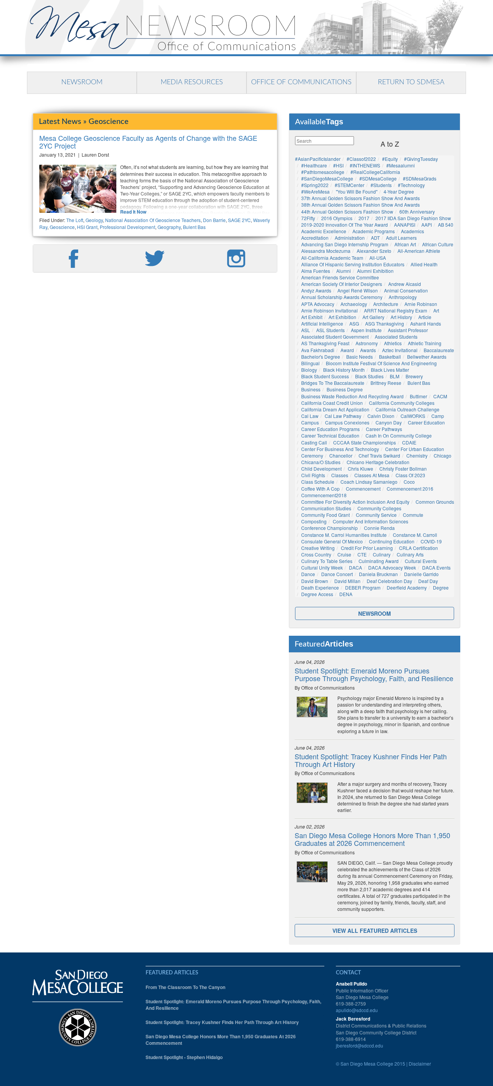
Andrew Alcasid (404, 284)
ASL (305, 330)
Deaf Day (428, 581)
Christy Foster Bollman (403, 468)
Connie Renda (379, 528)
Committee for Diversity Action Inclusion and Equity (355, 501)
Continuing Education (391, 541)
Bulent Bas (194, 227)
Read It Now (133, 212)
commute (413, 514)
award (347, 350)
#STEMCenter (349, 185)
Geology (94, 220)
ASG (354, 323)
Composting (314, 521)
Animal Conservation (406, 290)
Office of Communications (301, 82)
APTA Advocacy (317, 304)
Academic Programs (373, 231)
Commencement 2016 (410, 488)
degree (441, 587)
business (310, 389)
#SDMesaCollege (378, 178)
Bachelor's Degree (320, 356)
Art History (401, 317)
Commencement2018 (324, 495)
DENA (345, 594)
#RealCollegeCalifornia (375, 172)
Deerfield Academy (407, 587)
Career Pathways (384, 429)
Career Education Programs (330, 429)
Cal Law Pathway (343, 416)
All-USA (377, 257)
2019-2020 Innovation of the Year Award (344, 224)
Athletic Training (424, 343)
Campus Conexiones (347, 422)
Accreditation (315, 237)
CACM (440, 396)
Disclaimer (420, 1063)
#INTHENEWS (365, 165)
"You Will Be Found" (356, 191)
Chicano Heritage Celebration (378, 462)
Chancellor (340, 455)
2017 (364, 218)
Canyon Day (389, 422)
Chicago (442, 455)
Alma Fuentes (315, 270)
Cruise (344, 554)
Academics (412, 231)
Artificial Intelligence (322, 323)
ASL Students (330, 330)
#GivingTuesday (421, 158)
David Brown (314, 581)
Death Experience (320, 587)
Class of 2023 (410, 475)
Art (436, 310)
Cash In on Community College (399, 435)
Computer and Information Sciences (370, 521)
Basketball (390, 356)
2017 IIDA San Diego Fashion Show (413, 218)
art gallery (373, 317)
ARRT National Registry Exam (395, 310)
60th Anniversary (417, 211)
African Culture (437, 244)
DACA (355, 567)
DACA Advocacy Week (392, 567)
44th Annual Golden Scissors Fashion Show (347, 211)
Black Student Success (325, 376)
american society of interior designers (341, 284)
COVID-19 (431, 541)
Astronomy (366, 343)
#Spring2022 (315, 185)
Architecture (385, 304)
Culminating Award (379, 561)
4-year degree (399, 191)
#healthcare (314, 165)
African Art (405, 244)
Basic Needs (359, 356)
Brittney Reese (386, 382)
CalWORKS (413, 416)
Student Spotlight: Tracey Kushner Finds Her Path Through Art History (371, 760)
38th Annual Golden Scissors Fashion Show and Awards (360, 204)
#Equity (390, 158)
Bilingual (310, 363)
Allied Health (424, 264)
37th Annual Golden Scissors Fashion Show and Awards (360, 198)
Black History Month (344, 369)
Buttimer (418, 396)
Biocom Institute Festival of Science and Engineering (381, 363)
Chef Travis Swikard (379, 455)
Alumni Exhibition (375, 270)
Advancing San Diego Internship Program (344, 244)
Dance (308, 574)
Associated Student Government (335, 336)
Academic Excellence (323, 231)
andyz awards (316, 290)
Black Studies (369, 376)
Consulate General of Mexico (332, 541)
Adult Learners (401, 237)
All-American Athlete (418, 250)
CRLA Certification (418, 548)
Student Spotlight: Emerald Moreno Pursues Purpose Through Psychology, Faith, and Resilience (374, 674)
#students (381, 185)
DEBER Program (363, 587)
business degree (345, 389)
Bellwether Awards (426, 356)
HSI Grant (87, 227)
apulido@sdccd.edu (357, 1010)
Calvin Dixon (380, 416)
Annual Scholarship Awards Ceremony (341, 297)
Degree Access (317, 594)
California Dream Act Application (335, 409)
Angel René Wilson (357, 290)
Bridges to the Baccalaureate (332, 382)
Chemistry (417, 455)
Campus (310, 422)
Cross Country (316, 554)
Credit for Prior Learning (367, 548)
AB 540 (445, 224)
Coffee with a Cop (320, 488)
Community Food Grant (325, 514)
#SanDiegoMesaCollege (327, 178)
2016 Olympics (336, 218)
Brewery (414, 376)
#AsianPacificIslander (317, 158)
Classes (339, 475)
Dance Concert (337, 574)
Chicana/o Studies (320, 462)
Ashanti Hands (425, 323)
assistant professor (408, 330)
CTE (362, 554)
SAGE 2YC (239, 220)
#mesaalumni (400, 165)
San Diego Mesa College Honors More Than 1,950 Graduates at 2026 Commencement (372, 839)
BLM (394, 376)
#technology (411, 185)
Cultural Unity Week (322, 567)
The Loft (74, 220)
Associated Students (396, 336)
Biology (309, 369)
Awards (368, 350)
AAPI (426, 224)
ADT (375, 237)
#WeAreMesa (315, 191)
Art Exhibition (342, 317)
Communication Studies (326, 508)
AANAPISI (404, 224)
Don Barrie (214, 220)
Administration (350, 237)
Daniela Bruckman (378, 574)
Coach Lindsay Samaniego (368, 481)
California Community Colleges (401, 402)
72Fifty (308, 218)
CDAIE (409, 442)
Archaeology (353, 304)
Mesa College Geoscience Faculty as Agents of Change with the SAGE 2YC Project (148, 141)
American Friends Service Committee (340, 277)
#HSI (338, 165)
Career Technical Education (330, 435)
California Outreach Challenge (407, 409)
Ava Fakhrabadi (317, 350)
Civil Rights (313, 475)
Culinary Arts (410, 554)
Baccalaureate (439, 350)
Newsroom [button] (374, 613)
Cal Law (310, 416)
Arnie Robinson (420, 304)
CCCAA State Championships (364, 442)
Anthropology (403, 297)
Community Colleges (379, 508)
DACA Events (436, 567)
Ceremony (312, 455)
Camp (437, 416)
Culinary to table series (326, 561)
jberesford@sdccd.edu (359, 1045)
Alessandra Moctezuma (325, 250)
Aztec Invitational (400, 350)
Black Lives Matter (390, 369)
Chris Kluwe (360, 468)
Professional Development (127, 227)
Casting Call (314, 442)
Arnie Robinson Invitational (329, 310)
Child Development (321, 468)
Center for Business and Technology (340, 449)
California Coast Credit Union (332, 402)
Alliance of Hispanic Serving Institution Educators (352, 264)
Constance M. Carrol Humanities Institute (344, 534)
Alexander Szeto (374, 250)
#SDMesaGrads (419, 178)
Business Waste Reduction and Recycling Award (352, 396)
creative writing (318, 548)
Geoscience (62, 227)
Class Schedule (317, 481)
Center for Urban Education (414, 449)
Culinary (382, 554)
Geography (169, 227)
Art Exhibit (311, 317)
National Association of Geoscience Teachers (153, 220)
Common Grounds (435, 501)
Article (424, 317)
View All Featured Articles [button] (374, 930)
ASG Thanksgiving (384, 323)
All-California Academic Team (332, 257)
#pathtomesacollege (322, 172)
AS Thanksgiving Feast (325, 343)
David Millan (347, 581)
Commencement (363, 488)
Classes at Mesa (371, 475)
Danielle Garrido (421, 574)
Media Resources (192, 82)
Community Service (376, 514)
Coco (409, 481)
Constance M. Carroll (415, 534)
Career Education (426, 422)
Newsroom (81, 82)
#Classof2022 (361, 158)
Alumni (343, 270)
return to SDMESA (411, 82)
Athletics (393, 343)
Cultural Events (421, 561)
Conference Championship (329, 528)
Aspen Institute (366, 330)
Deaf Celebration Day (389, 581)
